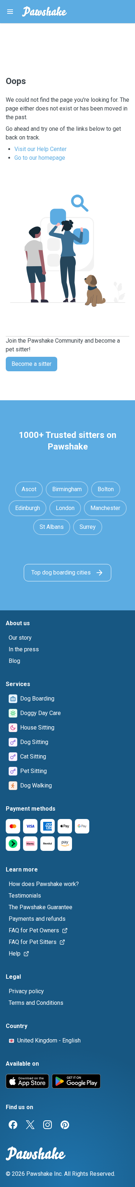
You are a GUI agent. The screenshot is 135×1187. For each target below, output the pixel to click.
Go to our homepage (39, 157)
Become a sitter (31, 363)
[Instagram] (47, 1124)
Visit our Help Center (40, 149)
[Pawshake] (44, 11)
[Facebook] (13, 1124)
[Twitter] (30, 1124)
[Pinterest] (65, 1124)
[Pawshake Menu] (10, 11)
